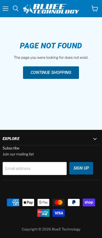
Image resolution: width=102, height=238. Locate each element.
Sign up (81, 168)
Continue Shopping (51, 72)
